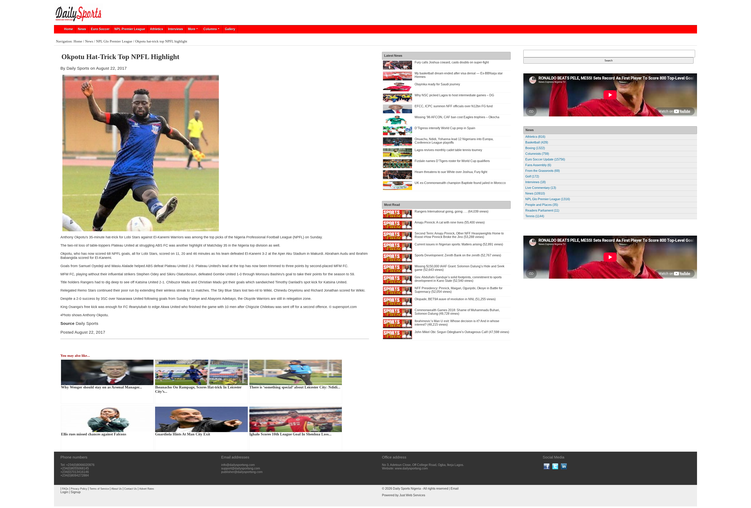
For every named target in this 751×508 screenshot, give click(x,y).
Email (455, 488)
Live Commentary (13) (540, 187)
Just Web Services (412, 495)
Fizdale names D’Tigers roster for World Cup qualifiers (452, 161)
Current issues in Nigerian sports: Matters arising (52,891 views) (459, 244)
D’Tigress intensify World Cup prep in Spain (445, 128)
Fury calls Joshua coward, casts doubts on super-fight (452, 62)
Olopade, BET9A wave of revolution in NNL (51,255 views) (455, 299)
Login (64, 492)
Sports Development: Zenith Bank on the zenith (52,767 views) (458, 255)
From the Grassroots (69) (542, 170)
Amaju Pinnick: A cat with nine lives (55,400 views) (450, 222)
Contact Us (130, 488)
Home (68, 29)
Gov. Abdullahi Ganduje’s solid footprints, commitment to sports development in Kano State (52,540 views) (458, 279)
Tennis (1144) (534, 216)
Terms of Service (99, 488)
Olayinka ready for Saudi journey (437, 84)
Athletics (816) (535, 136)
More (191, 29)
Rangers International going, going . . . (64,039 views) (451, 211)
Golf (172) (532, 176)
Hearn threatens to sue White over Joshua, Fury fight (451, 172)
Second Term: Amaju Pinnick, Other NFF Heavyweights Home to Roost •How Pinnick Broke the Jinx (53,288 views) (459, 235)
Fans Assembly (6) (538, 165)
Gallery (230, 29)
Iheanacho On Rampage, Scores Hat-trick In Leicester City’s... (198, 389)
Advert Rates (146, 488)
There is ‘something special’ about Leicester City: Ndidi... (294, 387)
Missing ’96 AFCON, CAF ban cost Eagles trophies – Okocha (457, 117)
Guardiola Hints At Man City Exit (182, 434)
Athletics (156, 29)
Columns (210, 29)
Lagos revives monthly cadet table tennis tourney (448, 150)
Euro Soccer (100, 29)
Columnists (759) (537, 153)
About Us (116, 488)
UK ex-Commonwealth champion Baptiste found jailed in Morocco (460, 183)
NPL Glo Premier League (114, 41)
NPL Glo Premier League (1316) (547, 199)
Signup (76, 492)
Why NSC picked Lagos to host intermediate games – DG (454, 95)
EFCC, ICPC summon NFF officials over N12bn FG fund (454, 106)
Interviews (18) (535, 182)
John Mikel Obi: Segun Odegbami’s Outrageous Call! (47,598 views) (462, 332)
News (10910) (535, 193)
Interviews (175, 29)
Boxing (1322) (535, 148)
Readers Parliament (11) (542, 210)
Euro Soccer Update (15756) (545, 159)
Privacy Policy (79, 488)
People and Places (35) (541, 204)
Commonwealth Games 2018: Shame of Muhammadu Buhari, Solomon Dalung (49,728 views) (457, 311)
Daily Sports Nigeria (407, 488)
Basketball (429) (536, 142)
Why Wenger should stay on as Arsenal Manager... (101, 387)
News (82, 29)
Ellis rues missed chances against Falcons (93, 434)
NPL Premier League (129, 29)
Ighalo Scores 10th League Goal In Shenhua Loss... (290, 434)
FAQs (65, 488)
